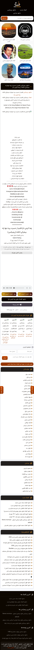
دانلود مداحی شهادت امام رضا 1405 (17, 632)
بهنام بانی (28, 454)
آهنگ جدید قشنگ (26, 417)
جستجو (4, 18)
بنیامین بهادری (27, 451)
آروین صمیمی (27, 406)
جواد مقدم (28, 485)
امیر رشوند (28, 434)
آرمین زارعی (28, 420)
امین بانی (28, 442)
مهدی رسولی (27, 471)
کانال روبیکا (16, 305)
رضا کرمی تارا (17, 95)
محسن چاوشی (27, 380)
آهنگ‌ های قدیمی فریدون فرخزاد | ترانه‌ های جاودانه (17, 543)
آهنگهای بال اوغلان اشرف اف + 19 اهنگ (20, 517)
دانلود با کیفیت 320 (23, 294)
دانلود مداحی (17, 13)
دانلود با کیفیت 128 (7, 294)
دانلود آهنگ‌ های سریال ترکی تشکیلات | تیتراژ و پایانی (16, 563)
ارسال (4, 358)
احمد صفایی (27, 428)
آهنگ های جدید (26, 437)
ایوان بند (28, 448)
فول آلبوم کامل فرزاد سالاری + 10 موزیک (20, 514)
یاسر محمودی (27, 408)
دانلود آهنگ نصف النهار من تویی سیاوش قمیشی (17, 525)
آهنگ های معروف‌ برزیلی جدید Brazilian (20, 548)
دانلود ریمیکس (11, 10)
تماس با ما (11, 648)
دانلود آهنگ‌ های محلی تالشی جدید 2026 (20, 537)
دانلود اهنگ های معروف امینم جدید (21, 565)
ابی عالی (29, 377)
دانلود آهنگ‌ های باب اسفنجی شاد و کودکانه (19, 557)
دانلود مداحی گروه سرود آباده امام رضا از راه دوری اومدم (17, 638)
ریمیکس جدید (23, 310)
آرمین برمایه (27, 400)
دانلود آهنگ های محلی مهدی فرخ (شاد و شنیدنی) (17, 511)
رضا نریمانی (28, 480)
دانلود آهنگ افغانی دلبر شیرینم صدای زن (20, 508)
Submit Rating (17, 238)
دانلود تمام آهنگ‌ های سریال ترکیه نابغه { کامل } (18, 568)
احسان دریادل (27, 425)
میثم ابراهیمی (27, 394)
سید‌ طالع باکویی (26, 488)
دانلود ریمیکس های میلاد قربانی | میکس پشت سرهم (17, 620)
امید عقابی (28, 431)
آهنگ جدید (23, 10)
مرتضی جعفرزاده (26, 391)
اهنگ (30, 97)
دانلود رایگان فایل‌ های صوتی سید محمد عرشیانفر (17, 560)
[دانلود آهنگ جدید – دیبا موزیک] (17, 4)
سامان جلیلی (27, 389)
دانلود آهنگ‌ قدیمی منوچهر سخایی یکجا (20, 540)
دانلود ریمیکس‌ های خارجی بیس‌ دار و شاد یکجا (17, 623)
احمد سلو (28, 374)
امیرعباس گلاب (27, 440)
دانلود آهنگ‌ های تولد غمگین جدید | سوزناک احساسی (16, 585)
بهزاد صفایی (27, 397)
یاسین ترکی (28, 411)
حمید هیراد (28, 383)
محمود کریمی (27, 468)
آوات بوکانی (28, 423)
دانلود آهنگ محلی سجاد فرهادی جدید (21, 506)
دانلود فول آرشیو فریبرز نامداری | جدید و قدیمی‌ (18, 582)
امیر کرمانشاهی (27, 491)
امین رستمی (27, 445)
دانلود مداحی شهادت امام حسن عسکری (17, 635)
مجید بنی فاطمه (26, 474)
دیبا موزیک (28, 247)
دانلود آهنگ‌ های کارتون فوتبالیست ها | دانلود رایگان (16, 580)
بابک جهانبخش (27, 414)
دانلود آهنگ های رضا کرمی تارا (17, 299)
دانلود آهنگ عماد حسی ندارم (23, 503)
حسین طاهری (27, 477)
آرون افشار (28, 403)
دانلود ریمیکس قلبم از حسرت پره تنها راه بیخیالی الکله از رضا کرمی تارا (17, 86)
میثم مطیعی (27, 482)
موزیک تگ (28, 457)
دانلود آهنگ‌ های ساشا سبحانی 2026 (21, 546)
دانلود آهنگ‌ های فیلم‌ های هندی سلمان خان (19, 571)
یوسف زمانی (27, 386)
